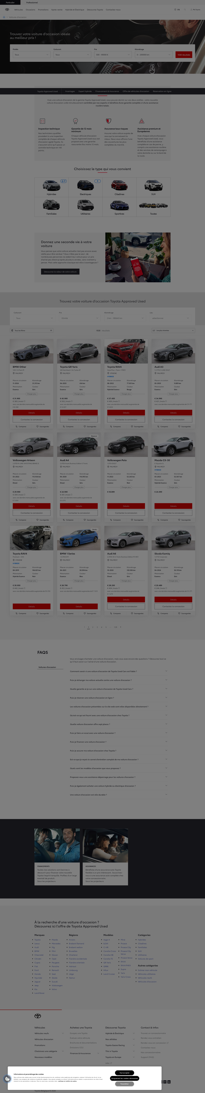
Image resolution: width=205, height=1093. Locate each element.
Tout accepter (125, 1073)
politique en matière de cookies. (67, 1081)
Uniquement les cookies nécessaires (124, 1078)
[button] (7, 1079)
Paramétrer (125, 1084)
